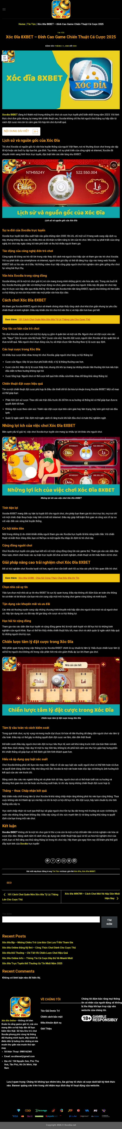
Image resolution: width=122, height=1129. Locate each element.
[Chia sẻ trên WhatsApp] (47, 860)
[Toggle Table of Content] (33, 131)
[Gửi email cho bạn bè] (63, 860)
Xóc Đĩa (77, 871)
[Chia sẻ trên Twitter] (58, 860)
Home (22, 24)
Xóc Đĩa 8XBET (88, 871)
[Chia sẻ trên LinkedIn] (74, 860)
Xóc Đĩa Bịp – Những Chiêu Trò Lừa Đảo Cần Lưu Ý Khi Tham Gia (37, 942)
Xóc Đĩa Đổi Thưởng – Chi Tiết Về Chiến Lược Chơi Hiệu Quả (35, 952)
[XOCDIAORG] (61, 9)
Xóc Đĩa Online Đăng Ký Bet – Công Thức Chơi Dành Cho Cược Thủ (39, 947)
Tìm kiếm (7, 914)
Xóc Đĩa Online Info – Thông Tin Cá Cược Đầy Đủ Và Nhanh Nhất (37, 958)
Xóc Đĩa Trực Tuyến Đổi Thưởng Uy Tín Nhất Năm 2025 (32, 963)
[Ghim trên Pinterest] (69, 860)
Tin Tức (31, 24)
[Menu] (4, 9)
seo (75, 46)
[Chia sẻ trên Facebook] (52, 860)
